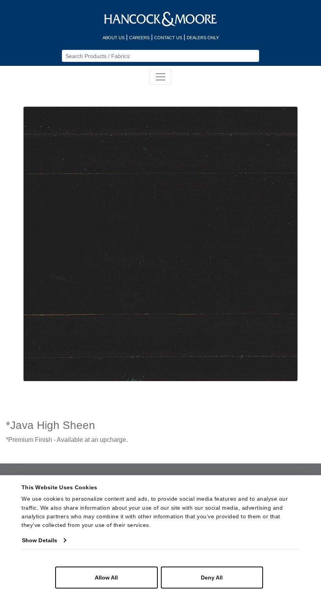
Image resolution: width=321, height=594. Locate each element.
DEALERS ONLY (203, 37)
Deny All (212, 577)
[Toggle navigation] (160, 77)
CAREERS (139, 37)
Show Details (39, 540)
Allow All (106, 577)
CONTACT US (168, 37)
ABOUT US (113, 37)
